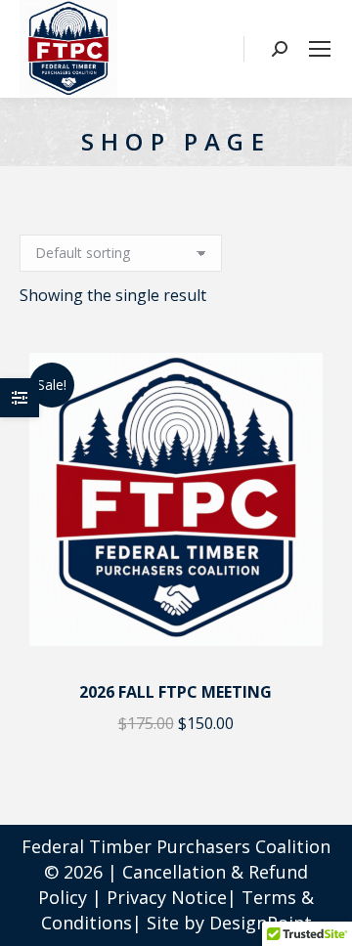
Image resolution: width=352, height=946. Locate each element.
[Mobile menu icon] (319, 49)
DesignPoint (260, 922)
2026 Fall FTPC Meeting (175, 692)
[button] (306, 639)
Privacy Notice (167, 897)
